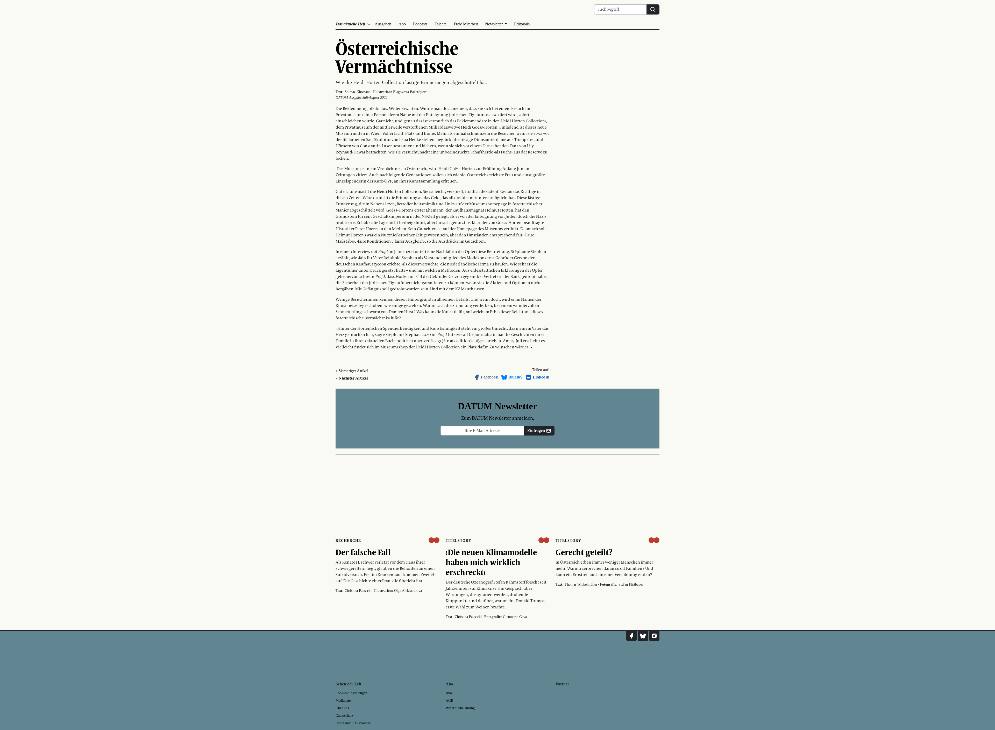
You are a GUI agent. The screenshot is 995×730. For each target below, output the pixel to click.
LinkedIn (541, 377)
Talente (440, 24)
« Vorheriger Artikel (352, 371)
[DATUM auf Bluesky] (643, 636)
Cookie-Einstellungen (351, 693)
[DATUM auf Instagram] (654, 636)
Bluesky (515, 377)
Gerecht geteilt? (584, 552)
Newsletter (494, 24)
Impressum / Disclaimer (353, 723)
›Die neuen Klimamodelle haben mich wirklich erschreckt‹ (491, 562)
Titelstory (458, 541)
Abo (402, 24)
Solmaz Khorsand (358, 92)
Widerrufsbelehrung (460, 708)
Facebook (489, 377)
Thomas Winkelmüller (581, 584)
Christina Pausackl (358, 591)
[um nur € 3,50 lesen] (434, 540)
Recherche (348, 541)
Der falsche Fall (363, 552)
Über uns (342, 708)
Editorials (522, 24)
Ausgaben (383, 24)
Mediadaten (344, 701)
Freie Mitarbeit (466, 24)
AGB (449, 701)
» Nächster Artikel (352, 378)
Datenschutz (344, 716)
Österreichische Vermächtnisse (397, 57)
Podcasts (420, 24)
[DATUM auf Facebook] (631, 636)
